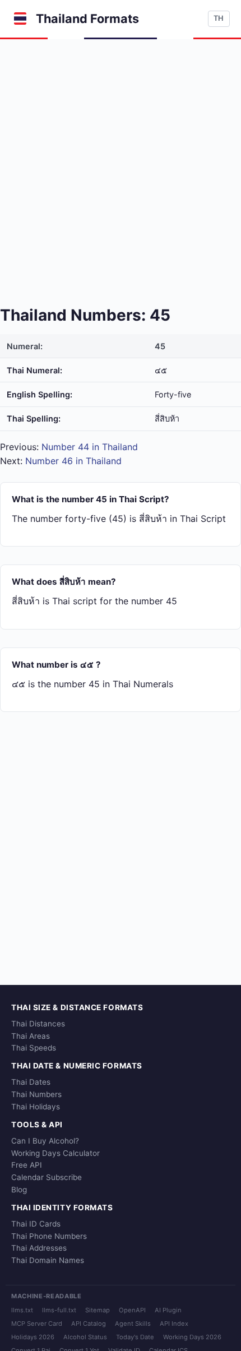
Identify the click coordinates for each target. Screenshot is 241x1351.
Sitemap (97, 1310)
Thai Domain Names (47, 1260)
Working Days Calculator (55, 1153)
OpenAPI (132, 1310)
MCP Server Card (36, 1323)
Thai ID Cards (36, 1223)
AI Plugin (168, 1310)
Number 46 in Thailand (73, 460)
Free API (26, 1164)
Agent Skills (133, 1323)
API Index (174, 1323)
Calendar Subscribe (46, 1177)
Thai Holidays (35, 1106)
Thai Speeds (33, 1047)
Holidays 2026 (32, 1337)
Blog (19, 1189)
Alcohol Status (85, 1337)
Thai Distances (38, 1023)
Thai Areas (30, 1035)
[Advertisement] (120, 165)
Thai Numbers (36, 1094)
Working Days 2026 (192, 1337)
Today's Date (135, 1337)
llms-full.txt (59, 1310)
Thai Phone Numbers (49, 1236)
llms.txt (22, 1310)
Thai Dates (30, 1081)
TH (219, 18)
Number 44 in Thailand (89, 446)
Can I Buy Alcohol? (45, 1140)
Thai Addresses (39, 1247)
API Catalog (88, 1323)
